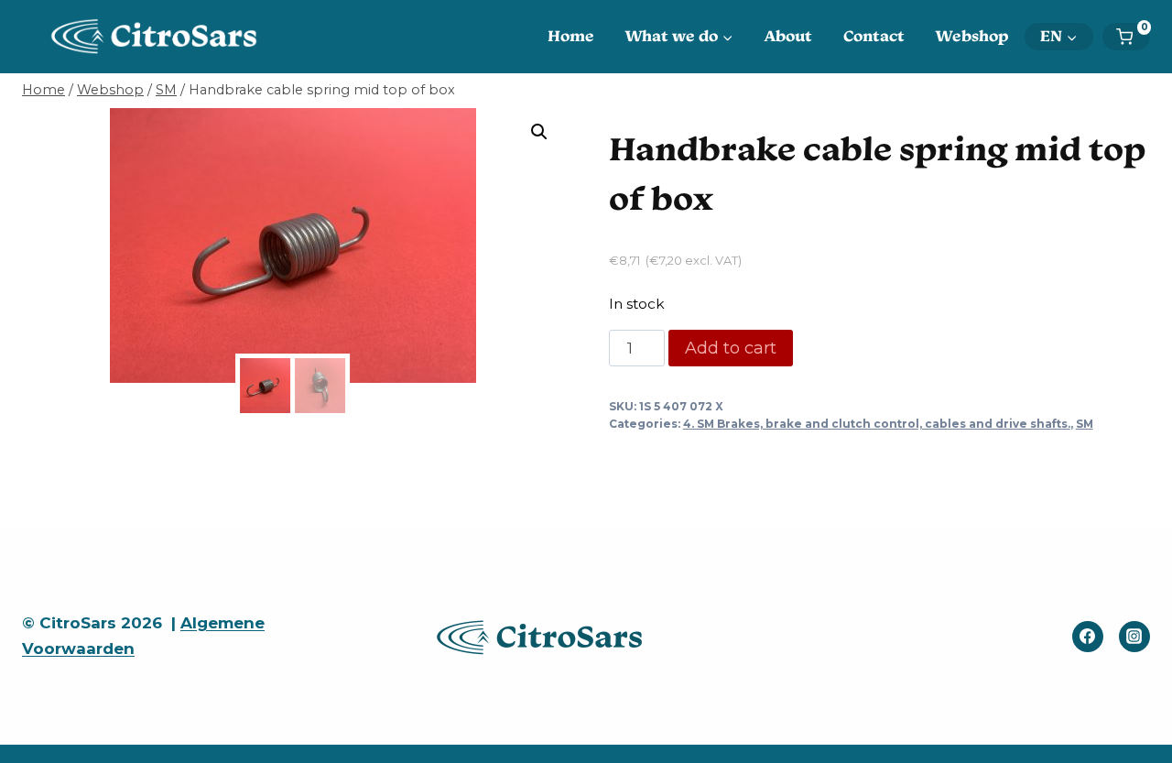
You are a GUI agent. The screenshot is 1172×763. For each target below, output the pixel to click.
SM (1084, 424)
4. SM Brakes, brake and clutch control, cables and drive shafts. (876, 424)
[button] (539, 131)
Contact (874, 36)
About (788, 36)
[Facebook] (1087, 636)
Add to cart (730, 348)
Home (571, 36)
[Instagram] (1134, 636)
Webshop (972, 36)
